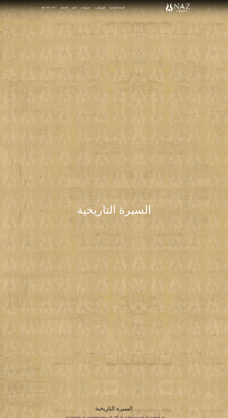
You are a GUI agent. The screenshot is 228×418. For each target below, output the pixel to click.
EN (48, 7)
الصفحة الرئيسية (117, 7)
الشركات (100, 7)
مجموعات (85, 7)
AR (43, 7)
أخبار (74, 7)
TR (53, 7)
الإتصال (64, 7)
